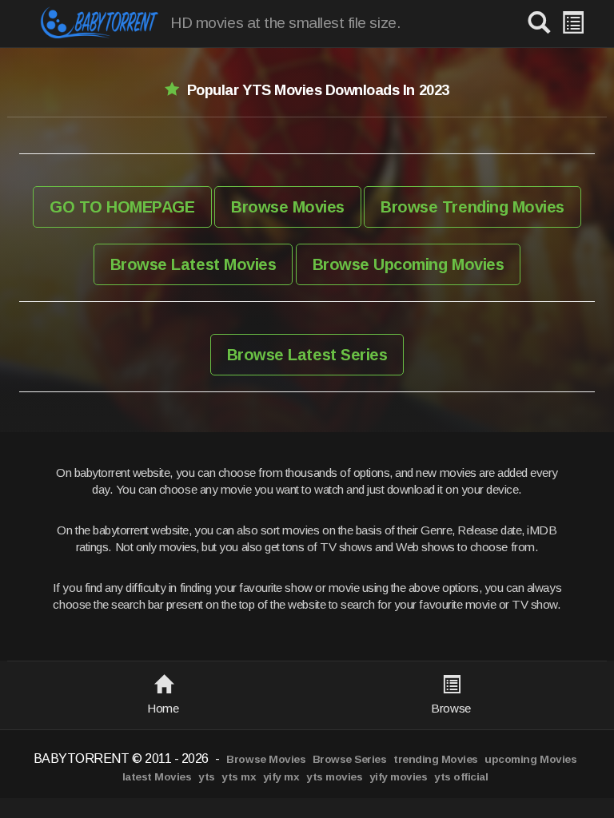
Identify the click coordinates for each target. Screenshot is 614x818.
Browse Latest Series (307, 354)
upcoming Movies (530, 759)
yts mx (238, 777)
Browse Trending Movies (472, 207)
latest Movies (157, 777)
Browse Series (350, 759)
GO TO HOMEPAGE (122, 207)
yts (206, 777)
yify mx (281, 777)
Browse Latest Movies (193, 264)
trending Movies (435, 759)
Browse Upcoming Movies (408, 264)
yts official (461, 777)
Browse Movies (288, 207)
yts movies (334, 777)
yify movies (398, 777)
